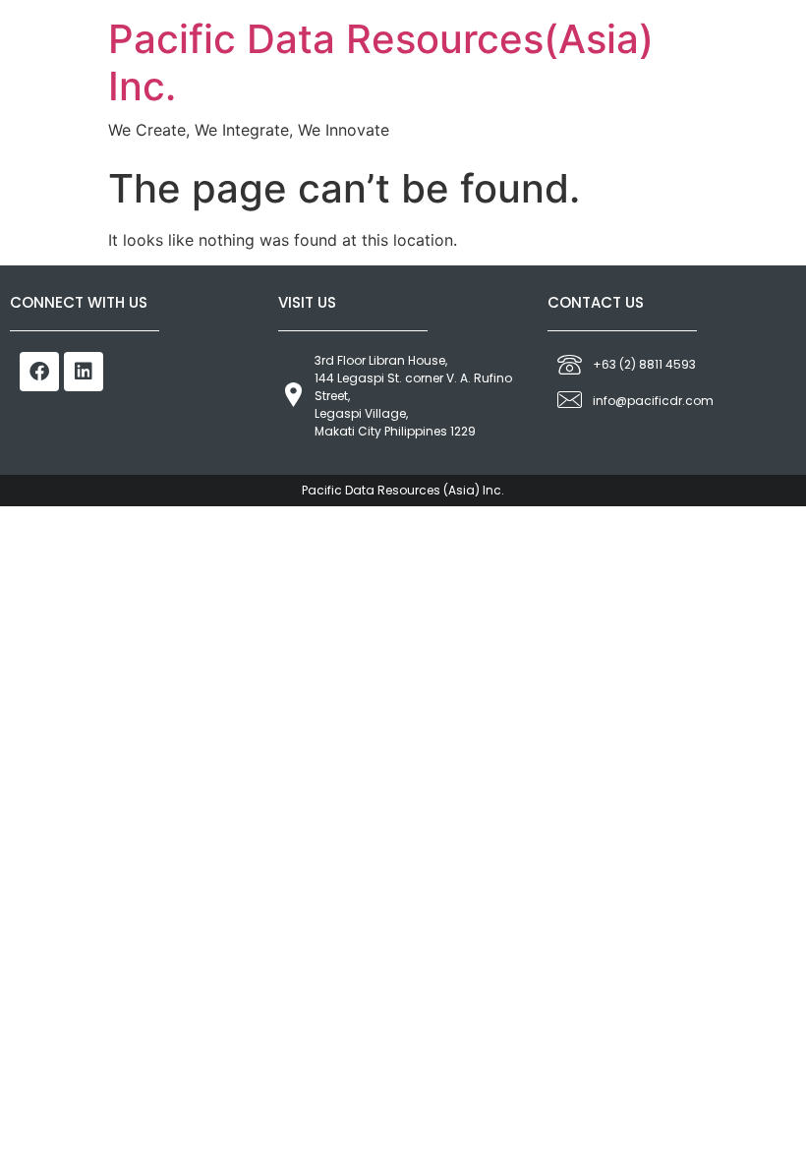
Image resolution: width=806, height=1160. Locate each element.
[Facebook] (39, 371)
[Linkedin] (83, 371)
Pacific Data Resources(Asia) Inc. (381, 62)
